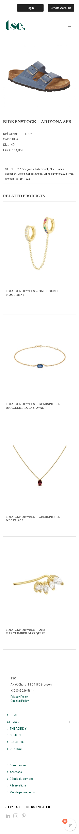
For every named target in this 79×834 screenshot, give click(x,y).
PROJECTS (17, 742)
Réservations (18, 785)
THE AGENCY (18, 728)
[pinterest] (23, 816)
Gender (30, 173)
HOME (14, 715)
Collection (10, 173)
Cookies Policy (20, 700)
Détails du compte (21, 778)
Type (70, 173)
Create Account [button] (61, 8)
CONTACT (16, 749)
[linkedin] (7, 816)
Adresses (16, 772)
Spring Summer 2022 (55, 173)
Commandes (18, 765)
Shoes (38, 173)
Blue (52, 169)
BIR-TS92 (25, 178)
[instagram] (15, 816)
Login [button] (30, 8)
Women (9, 178)
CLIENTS (15, 735)
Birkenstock (41, 169)
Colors (21, 173)
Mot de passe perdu (22, 792)
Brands (60, 169)
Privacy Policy (19, 696)
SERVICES (13, 722)
